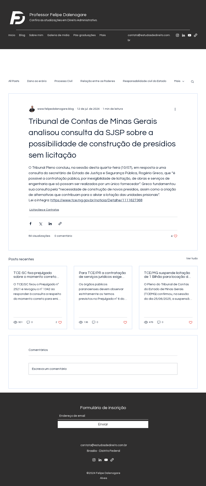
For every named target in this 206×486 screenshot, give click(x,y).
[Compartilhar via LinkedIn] (50, 223)
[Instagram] (177, 35)
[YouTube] (189, 35)
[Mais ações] (175, 109)
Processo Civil (63, 81)
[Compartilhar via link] (60, 223)
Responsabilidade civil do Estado (144, 81)
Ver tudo (192, 258)
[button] (192, 81)
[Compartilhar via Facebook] (30, 223)
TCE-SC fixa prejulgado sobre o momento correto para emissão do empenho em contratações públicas (35, 275)
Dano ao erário (36, 81)
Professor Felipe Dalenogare (58, 14)
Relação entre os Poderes (97, 81)
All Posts (13, 81)
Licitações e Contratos (44, 209)
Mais (177, 81)
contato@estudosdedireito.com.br (103, 445)
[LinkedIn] (183, 35)
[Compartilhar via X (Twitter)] (40, 223)
